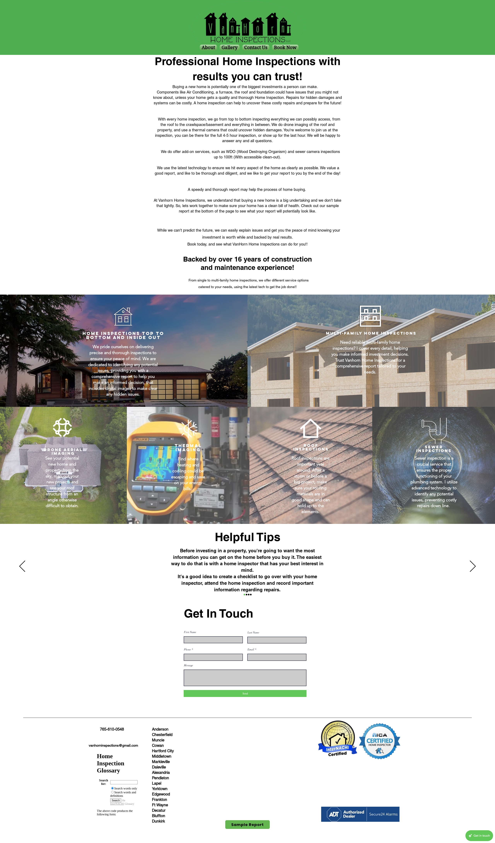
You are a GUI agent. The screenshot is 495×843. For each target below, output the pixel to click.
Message (188, 665)
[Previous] (22, 567)
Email (251, 649)
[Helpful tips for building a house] (248, 594)
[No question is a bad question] (251, 594)
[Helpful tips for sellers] (246, 594)
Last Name (253, 632)
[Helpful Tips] (244, 594)
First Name (190, 632)
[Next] (473, 567)
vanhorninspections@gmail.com (113, 745)
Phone (187, 649)
